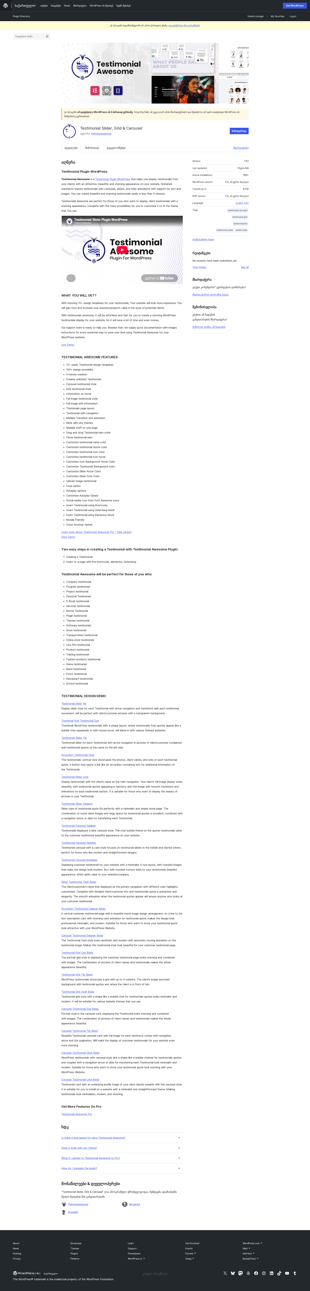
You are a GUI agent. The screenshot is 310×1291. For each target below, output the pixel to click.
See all (245, 267)
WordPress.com (252, 1243)
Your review (199, 267)
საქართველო (51, 1273)
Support (132, 1248)
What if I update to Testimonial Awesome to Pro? (90, 1158)
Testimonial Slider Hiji (73, 703)
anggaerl (73, 1212)
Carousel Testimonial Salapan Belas (82, 935)
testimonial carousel (237, 210)
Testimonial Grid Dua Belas (77, 952)
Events (189, 1248)
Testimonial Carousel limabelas (79, 860)
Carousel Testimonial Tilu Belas (79, 1030)
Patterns (74, 1258)
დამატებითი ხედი (203, 239)
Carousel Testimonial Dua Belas (79, 1008)
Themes (74, 1248)
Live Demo (67, 344)
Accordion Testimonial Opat (77, 755)
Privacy (17, 1258)
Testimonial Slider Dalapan (77, 803)
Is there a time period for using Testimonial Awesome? (93, 1137)
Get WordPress (295, 5)
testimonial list (240, 223)
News (16, 1248)
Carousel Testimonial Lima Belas (80, 1079)
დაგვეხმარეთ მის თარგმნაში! (184, 25)
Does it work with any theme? (79, 1148)
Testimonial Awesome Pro (76, 1114)
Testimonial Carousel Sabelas (78, 842)
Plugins (74, 1253)
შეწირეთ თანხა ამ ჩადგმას (208, 327)
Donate (190, 1253)
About (16, 1243)
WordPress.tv (136, 1258)
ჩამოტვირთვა (239, 131)
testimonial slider (225, 230)
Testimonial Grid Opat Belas (77, 991)
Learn (131, 1243)
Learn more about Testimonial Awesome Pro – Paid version (96, 532)
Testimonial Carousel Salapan (78, 825)
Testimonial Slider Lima (74, 777)
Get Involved (192, 1243)
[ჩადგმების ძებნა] (47, 36)
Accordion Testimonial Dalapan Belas (83, 908)
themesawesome (101, 133)
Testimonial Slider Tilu (74, 737)
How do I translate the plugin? (79, 1168)
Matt (246, 1248)
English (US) (242, 203)
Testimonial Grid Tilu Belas (77, 974)
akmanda (134, 1204)
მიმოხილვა (92, 147)
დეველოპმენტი (116, 147)
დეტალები (71, 147)
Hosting (17, 1253)
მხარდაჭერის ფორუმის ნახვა (210, 294)
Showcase (76, 1243)
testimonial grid (239, 217)
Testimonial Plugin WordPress (112, 179)
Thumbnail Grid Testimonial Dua (80, 720)
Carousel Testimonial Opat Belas (80, 1052)
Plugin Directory (21, 16)
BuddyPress (250, 1258)
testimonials (241, 230)
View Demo (68, 536)
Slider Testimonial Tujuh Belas (78, 881)
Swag (189, 1258)
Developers (134, 1253)
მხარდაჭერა (241, 147)
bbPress (248, 1253)
